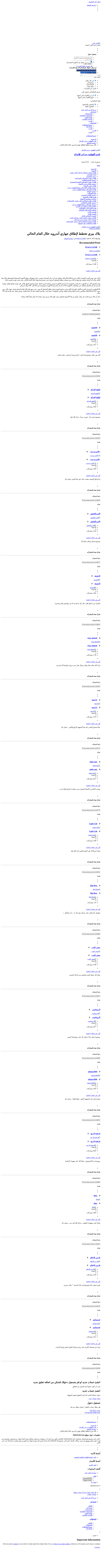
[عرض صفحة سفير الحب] (95, 951)
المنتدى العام (92, 214)
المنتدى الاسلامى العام (89, 216)
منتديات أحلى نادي (90, 1473)
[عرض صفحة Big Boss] (96, 889)
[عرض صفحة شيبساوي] (96, 1323)
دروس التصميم (91, 176)
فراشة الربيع (95, 1133)
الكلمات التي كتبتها (85, 95)
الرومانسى (96, 1010)
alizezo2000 (92, 1072)
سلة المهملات (91, 193)
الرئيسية (93, 169)
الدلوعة (97, 576)
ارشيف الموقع (91, 191)
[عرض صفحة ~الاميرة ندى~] (95, 455)
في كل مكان (90, 80)
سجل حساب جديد (94, 1398)
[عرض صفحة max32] (97, 704)
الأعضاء (93, 171)
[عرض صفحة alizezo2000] (95, 1075)
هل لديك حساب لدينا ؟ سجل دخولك (84, 52)
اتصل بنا (93, 1482)
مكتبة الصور (88, 117)
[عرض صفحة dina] (98, 1199)
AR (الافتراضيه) (87, 1478)
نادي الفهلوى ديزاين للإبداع (87, 154)
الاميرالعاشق (95, 514)
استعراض (93, 112)
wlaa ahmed (92, 638)
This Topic (90, 86)
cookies (15, 1544)
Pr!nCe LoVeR (81, 238)
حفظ (98, 165)
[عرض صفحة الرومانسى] (96, 1013)
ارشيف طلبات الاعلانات (88, 203)
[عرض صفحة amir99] (97, 331)
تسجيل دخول (88, 63)
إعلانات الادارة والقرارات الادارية (86, 206)
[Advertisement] (50, 27)
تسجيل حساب (91, 72)
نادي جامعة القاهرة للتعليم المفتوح (85, 1457)
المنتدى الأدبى (91, 212)
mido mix (93, 762)
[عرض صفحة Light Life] (96, 827)
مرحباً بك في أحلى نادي (88, 110)
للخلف (90, 1506)
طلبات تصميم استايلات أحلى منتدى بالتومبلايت (81, 221)
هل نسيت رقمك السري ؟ (84, 66)
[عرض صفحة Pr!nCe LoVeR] (94, 228)
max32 (94, 700)
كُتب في (93, 271)
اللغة (94, 1476)
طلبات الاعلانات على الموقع (87, 223)
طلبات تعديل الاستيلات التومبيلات (85, 178)
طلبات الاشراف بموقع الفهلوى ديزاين (84, 189)
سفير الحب (95, 947)
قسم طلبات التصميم (89, 197)
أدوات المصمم (91, 174)
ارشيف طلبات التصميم (88, 195)
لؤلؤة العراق (95, 390)
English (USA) (87, 1480)
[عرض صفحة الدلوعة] (97, 580)
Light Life (93, 824)
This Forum (90, 84)
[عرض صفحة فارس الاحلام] (95, 1261)
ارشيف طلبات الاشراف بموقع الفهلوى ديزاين (81, 188)
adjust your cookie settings (62, 1544)
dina (95, 1196)
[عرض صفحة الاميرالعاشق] (95, 518)
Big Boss (93, 886)
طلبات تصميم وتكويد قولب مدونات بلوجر (83, 218)
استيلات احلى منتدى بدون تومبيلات (85, 219)
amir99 (94, 328)
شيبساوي (96, 1320)
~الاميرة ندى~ (95, 452)
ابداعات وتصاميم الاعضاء (88, 199)
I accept (97, 1547)
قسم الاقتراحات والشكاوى (87, 208)
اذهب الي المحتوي (94, 2)
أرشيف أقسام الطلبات (89, 180)
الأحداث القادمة (87, 119)
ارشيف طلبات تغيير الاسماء (87, 184)
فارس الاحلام (95, 1258)
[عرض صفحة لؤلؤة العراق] (95, 393)
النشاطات (93, 123)
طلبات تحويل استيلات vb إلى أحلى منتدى (83, 173)
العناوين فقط (89, 106)
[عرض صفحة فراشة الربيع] (95, 1137)
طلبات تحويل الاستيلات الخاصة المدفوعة (83, 182)
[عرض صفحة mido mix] (96, 765)
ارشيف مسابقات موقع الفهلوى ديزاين (84, 204)
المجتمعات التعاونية (86, 115)
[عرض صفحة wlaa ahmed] (95, 642)
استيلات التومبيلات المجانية (87, 210)
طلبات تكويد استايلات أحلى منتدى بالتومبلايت (81, 201)
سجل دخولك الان (94, 1410)
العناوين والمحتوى (88, 104)
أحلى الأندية (92, 1465)
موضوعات (90, 82)
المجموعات (88, 113)
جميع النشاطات (87, 125)
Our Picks (89, 127)
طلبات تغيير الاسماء (89, 186)
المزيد (90, 121)
